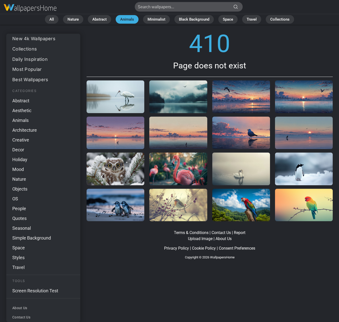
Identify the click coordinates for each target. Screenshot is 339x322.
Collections (280, 19)
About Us (19, 308)
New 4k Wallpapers (33, 38)
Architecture (24, 130)
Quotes (19, 218)
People (19, 208)
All (51, 19)
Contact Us (21, 317)
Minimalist (156, 19)
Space (228, 19)
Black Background (194, 19)
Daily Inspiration (30, 59)
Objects (19, 189)
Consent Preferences (237, 248)
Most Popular (27, 69)
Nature (73, 19)
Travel (252, 19)
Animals (127, 19)
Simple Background (31, 238)
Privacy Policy (176, 248)
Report (239, 232)
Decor (18, 149)
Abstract (99, 19)
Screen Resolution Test (35, 290)
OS (15, 198)
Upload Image (200, 238)
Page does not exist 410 (30, 8)
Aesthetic (21, 110)
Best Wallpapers (30, 79)
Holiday (19, 159)
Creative (20, 140)
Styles (18, 257)
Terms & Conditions (191, 232)
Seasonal (21, 228)
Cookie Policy (204, 248)
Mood (18, 169)
